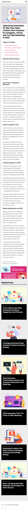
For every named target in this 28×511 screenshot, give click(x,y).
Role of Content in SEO (10, 50)
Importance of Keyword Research (13, 47)
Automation (7, 261)
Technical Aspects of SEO (11, 52)
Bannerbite (3, 504)
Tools (15, 261)
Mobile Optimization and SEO (12, 55)
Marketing (12, 261)
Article (4, 261)
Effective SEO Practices (11, 45)
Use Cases (9, 263)
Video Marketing (14, 263)
